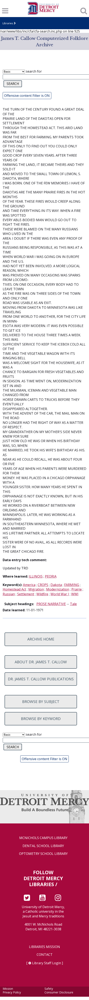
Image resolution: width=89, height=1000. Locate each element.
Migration (36, 589)
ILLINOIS (36, 576)
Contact (45, 955)
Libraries (7, 23)
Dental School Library (43, 846)
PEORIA (51, 576)
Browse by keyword (41, 718)
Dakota (56, 585)
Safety (48, 989)
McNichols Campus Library (43, 838)
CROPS (43, 585)
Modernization (57, 589)
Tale (73, 604)
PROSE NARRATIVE (51, 604)
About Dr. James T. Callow (41, 661)
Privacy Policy (12, 992)
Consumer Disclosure (58, 992)
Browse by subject (40, 701)
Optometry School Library (43, 854)
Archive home (40, 639)
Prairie (76, 589)
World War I (60, 594)
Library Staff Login (46, 963)
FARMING (71, 585)
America (29, 585)
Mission (8, 989)
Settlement (25, 594)
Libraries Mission (44, 947)
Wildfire (42, 594)
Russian (9, 594)
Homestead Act (14, 589)
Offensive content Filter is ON (27, 95)
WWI (74, 594)
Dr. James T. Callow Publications (41, 678)
